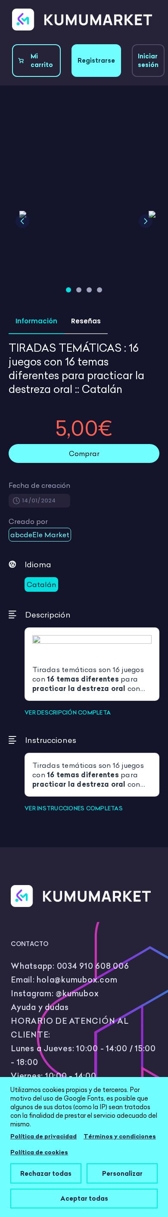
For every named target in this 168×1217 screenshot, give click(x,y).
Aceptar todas (84, 1198)
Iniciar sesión (148, 60)
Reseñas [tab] (86, 321)
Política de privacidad (43, 1136)
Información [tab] (36, 321)
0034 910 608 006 (93, 966)
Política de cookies (39, 1152)
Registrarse (96, 60)
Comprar (84, 453)
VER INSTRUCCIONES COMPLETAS (74, 808)
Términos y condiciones (120, 1136)
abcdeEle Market (39, 534)
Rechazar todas (46, 1173)
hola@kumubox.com (77, 980)
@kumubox (77, 993)
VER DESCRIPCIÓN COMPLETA (68, 712)
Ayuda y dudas (40, 1007)
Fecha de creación (39, 485)
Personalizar (122, 1173)
